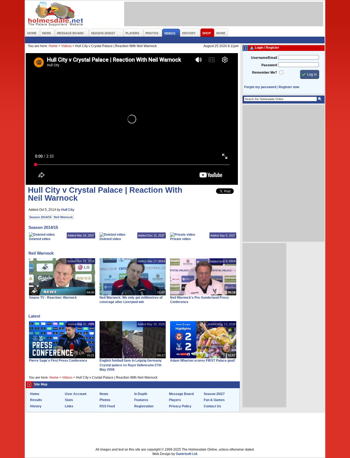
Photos (105, 400)
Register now (289, 87)
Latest (34, 316)
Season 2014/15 (40, 217)
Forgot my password (260, 87)
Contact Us (212, 406)
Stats (69, 400)
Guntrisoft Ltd (186, 454)
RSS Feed (107, 406)
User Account (75, 394)
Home (53, 46)
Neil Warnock (63, 217)
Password (269, 65)
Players (175, 400)
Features (141, 400)
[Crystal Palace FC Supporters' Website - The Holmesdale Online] (56, 14)
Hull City (67, 209)
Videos (66, 46)
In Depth (140, 394)
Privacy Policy (180, 406)
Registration (143, 406)
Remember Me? (264, 72)
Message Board (181, 394)
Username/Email (264, 58)
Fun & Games (214, 400)
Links (69, 406)
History (36, 406)
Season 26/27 (214, 394)
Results (36, 400)
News (104, 394)
